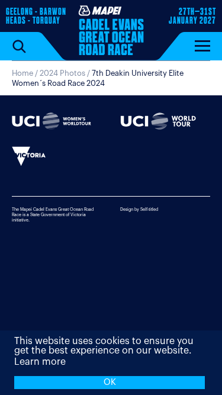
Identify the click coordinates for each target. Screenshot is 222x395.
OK (110, 382)
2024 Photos (62, 73)
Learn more (40, 362)
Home (22, 73)
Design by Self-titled (139, 209)
